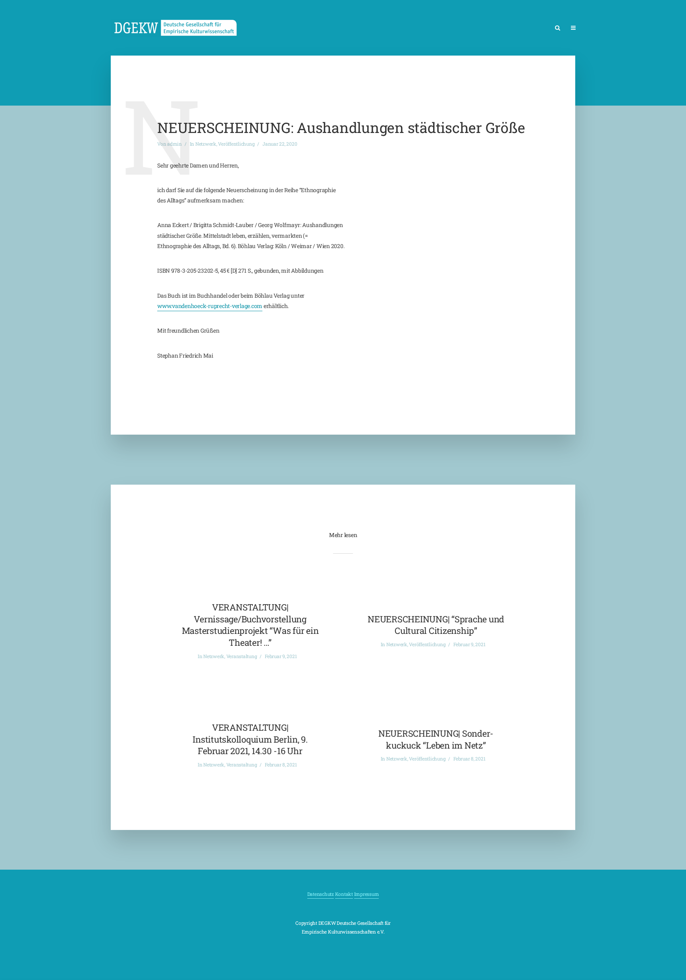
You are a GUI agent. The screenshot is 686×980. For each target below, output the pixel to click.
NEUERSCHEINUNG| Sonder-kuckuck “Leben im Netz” (435, 739)
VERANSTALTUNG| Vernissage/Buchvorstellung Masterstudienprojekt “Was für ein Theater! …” (250, 624)
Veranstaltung (241, 656)
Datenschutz (320, 894)
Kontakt (344, 894)
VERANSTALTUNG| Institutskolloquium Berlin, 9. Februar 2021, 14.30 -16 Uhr (250, 739)
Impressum (366, 894)
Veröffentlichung (236, 144)
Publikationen (639, 28)
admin (174, 144)
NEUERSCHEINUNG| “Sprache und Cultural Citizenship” (436, 625)
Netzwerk (598, 28)
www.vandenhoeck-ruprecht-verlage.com (209, 306)
